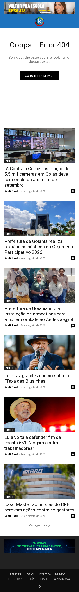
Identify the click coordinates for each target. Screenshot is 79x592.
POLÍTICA (45, 574)
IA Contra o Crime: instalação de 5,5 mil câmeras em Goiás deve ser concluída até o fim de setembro (37, 177)
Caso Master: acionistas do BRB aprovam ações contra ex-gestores (39, 507)
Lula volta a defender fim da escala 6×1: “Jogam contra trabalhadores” (32, 443)
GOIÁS (30, 579)
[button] (7, 22)
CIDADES (44, 579)
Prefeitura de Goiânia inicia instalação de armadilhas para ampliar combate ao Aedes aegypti (39, 314)
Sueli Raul (11, 191)
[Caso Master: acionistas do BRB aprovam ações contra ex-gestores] (39, 481)
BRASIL (9, 161)
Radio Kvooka (62, 579)
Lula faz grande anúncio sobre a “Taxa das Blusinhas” (36, 378)
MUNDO (60, 574)
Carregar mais (38, 525)
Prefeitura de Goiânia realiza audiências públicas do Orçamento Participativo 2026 (39, 247)
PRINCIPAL (16, 574)
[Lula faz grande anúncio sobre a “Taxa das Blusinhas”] (39, 352)
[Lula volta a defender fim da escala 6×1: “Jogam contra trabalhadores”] (39, 414)
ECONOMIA (15, 579)
